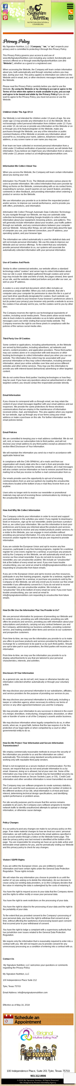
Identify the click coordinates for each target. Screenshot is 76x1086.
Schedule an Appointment (27, 1020)
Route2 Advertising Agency (45, 1083)
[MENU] (70, 5)
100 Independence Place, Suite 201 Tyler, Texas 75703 (38, 1070)
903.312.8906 (38, 1075)
